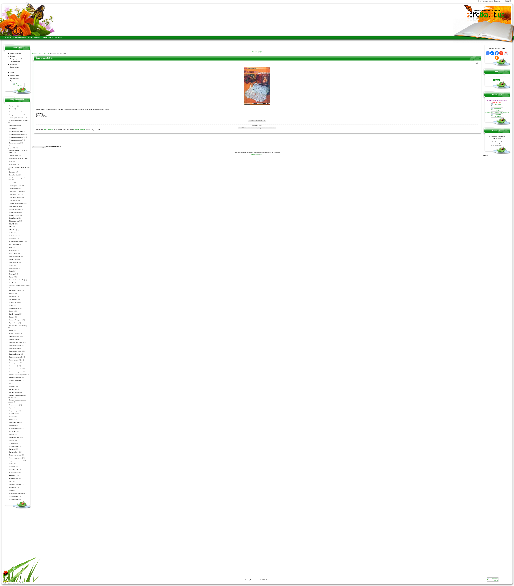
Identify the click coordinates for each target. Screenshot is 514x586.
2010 (40, 53)
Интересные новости (15, 115)
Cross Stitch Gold (14, 197)
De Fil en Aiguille (14, 206)
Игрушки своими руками (17, 493)
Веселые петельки (14, 339)
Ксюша (11, 419)
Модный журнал (14, 472)
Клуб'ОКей (12, 414)
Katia (10, 247)
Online (11, 265)
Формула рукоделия (15, 458)
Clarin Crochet (13, 175)
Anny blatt (12, 164)
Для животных (13, 496)
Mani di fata (13, 253)
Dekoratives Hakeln (15, 209)
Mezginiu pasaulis (14, 256)
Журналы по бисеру (15, 131)
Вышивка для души (15, 351)
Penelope (12, 274)
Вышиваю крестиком (15, 342)
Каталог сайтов (14, 70)
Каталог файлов (15, 61)
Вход (261, 154)
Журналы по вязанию (16, 137)
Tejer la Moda (13, 323)
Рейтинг (82, 129)
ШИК (11, 464)
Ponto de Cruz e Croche (16, 280)
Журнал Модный (14, 392)
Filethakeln (12, 230)
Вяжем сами (13, 366)
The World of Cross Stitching (18, 325)
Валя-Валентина (14, 336)
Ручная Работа (13, 446)
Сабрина (12, 449)
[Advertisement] (257, 47)
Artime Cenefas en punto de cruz (19, 167)
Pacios (11, 271)
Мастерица (12, 431)
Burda (11, 490)
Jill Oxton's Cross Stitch (16, 241)
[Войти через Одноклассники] (497, 58)
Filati (10, 227)
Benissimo (12, 172)
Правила (12, 56)
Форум (12, 72)
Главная (34, 53)
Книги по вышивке (15, 112)
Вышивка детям (14, 348)
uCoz (23, 583)
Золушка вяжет (14, 405)
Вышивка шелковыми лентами (18, 120)
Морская (76, 129)
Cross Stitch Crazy (14, 194)
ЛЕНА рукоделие (14, 422)
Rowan (11, 305)
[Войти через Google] (506, 53)
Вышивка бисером (15, 345)
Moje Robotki (13, 262)
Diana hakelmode (14, 212)
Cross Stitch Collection (16, 191)
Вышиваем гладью (15, 125)
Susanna (11, 317)
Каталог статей (14, 67)
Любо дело (12, 425)
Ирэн (10, 408)
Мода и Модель (14, 437)
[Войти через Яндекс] (501, 53)
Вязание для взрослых (16, 372)
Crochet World (13, 188)
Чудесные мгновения (15, 461)
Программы (13, 106)
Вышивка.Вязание (14, 354)
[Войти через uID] (488, 53)
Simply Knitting (14, 314)
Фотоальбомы (14, 75)
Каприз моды (13, 411)
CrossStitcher (13, 200)
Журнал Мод (13, 389)
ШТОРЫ (12, 467)
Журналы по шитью (15, 140)
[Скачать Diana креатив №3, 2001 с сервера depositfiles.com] (257, 121)
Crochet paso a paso (15, 185)
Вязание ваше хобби (15, 369)
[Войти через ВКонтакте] (492, 53)
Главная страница (15, 53)
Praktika (11, 283)
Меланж (11, 434)
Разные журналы (14, 143)
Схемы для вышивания (16, 117)
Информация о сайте (16, 59)
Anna (10, 161)
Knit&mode (12, 250)
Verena (11, 330)
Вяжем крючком (14, 363)
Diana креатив (14, 221)
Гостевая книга (14, 78)
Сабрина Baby (13, 452)
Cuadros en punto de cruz (17, 203)
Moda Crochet (13, 259)
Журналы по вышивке (16, 134)
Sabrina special (13, 478)
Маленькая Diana (14, 428)
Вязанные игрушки (15, 377)
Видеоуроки (14, 64)
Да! (10, 383)
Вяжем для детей (14, 360)
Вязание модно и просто (17, 374)
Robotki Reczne (14, 302)
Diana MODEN (14, 215)
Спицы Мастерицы (15, 455)
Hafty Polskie (13, 236)
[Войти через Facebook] (497, 53)
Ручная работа (13, 499)
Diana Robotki (13, 218)
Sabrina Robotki (14, 308)
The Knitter (12, 487)
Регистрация (255, 154)
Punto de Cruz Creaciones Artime (19, 285)
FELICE (11, 224)
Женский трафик (257, 51)
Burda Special (13, 469)
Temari (11, 109)
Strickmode (12, 475)
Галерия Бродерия (15, 380)
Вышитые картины (15, 357)
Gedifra (11, 233)
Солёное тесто (13, 155)
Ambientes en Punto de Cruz (18, 158)
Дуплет (11, 386)
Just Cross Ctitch (14, 244)
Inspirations (12, 238)
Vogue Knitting (14, 333)
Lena (10, 481)
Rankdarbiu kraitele (15, 290)
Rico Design (13, 299)
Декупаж (12, 128)
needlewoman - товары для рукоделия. (497, 112)
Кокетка (11, 416)
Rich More (12, 296)
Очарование (13, 443)
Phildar (11, 277)
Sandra (11, 311)
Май (45, 53)
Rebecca (11, 293)
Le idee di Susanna (15, 484)
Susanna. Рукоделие (15, 320)
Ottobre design (13, 268)
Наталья (11, 440)
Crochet (11, 183)
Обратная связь (14, 81)
